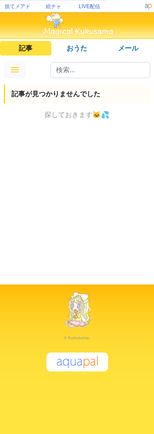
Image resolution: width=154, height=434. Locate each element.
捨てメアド (17, 6)
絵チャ (53, 6)
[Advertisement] (77, 204)
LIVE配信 (89, 6)
